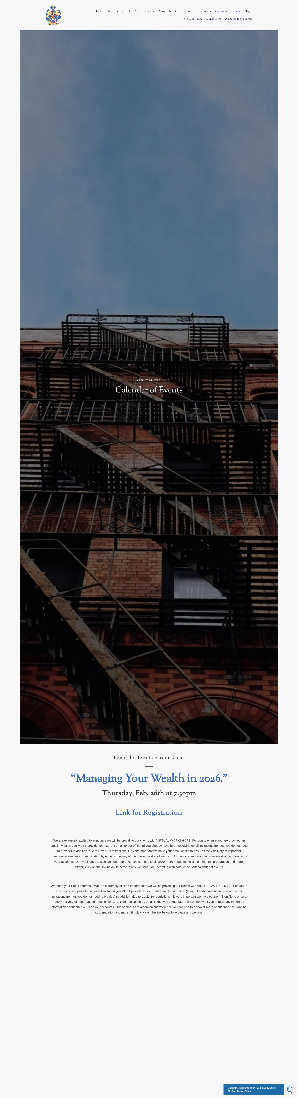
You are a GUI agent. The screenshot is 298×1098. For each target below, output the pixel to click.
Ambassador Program (238, 19)
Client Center (184, 11)
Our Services (115, 11)
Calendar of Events (227, 11)
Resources (204, 11)
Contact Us (213, 19)
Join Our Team (192, 19)
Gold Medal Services (141, 11)
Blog (247, 11)
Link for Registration (149, 813)
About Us (164, 11)
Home (98, 11)
